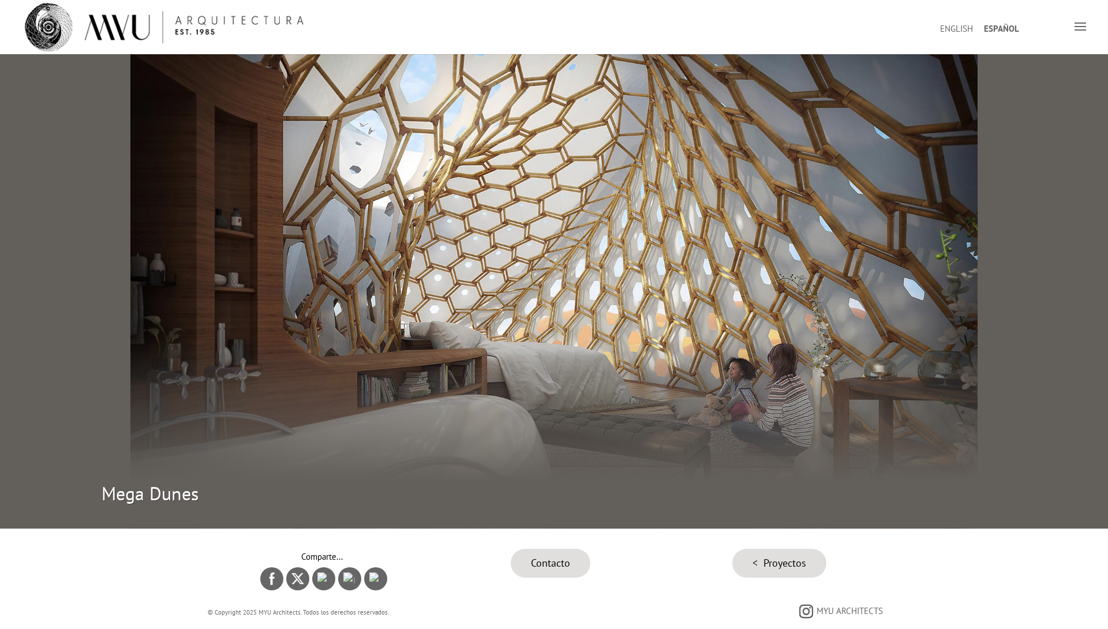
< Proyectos (779, 563)
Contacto (550, 563)
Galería (554, 304)
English (956, 28)
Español (1001, 28)
